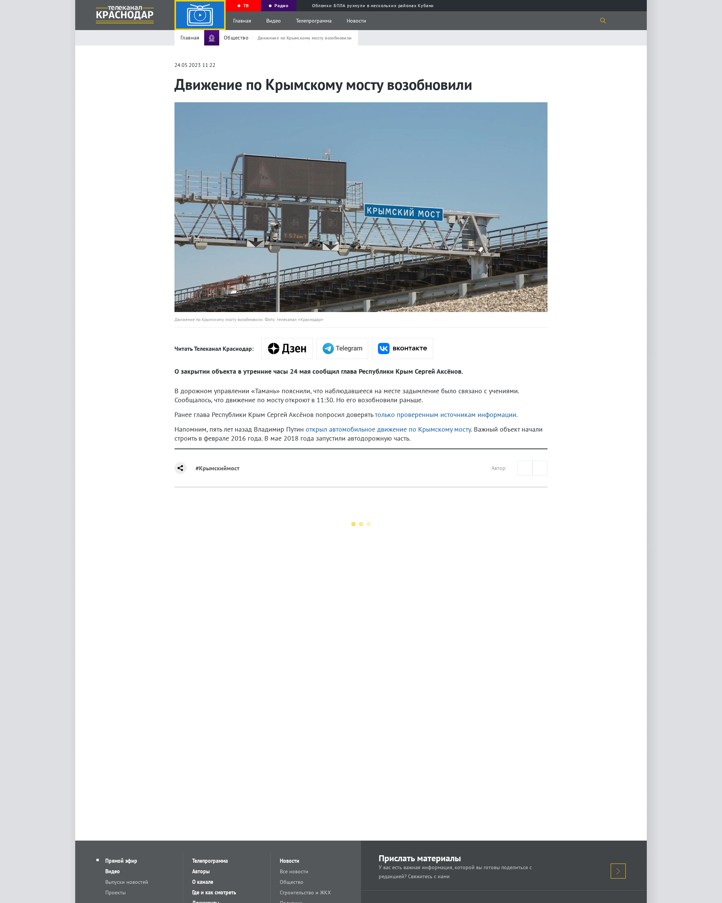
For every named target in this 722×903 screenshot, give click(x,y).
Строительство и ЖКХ (305, 892)
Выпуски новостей (126, 882)
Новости (356, 20)
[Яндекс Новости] (287, 348)
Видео (273, 20)
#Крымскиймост (218, 468)
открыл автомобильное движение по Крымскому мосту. (389, 429)
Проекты (115, 892)
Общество (291, 882)
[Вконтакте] (402, 348)
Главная (242, 20)
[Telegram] (342, 348)
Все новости (294, 871)
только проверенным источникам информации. (446, 414)
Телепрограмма (314, 20)
